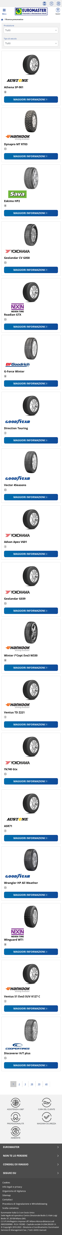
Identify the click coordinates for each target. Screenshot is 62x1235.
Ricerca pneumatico (14, 19)
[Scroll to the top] (54, 1228)
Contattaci (7, 1199)
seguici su (9, 1173)
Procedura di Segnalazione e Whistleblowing (24, 1203)
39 (39, 1084)
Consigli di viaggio (15, 1164)
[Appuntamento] (58, 3)
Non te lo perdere (15, 1155)
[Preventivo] (51, 3)
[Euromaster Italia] (31, 11)
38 (32, 1084)
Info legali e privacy (12, 1186)
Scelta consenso (10, 1208)
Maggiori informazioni (29, 99)
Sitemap (6, 1195)
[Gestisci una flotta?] (44, 3)
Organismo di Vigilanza (14, 1191)
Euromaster (11, 1147)
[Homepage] (2, 19)
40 (46, 1084)
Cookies (6, 1182)
